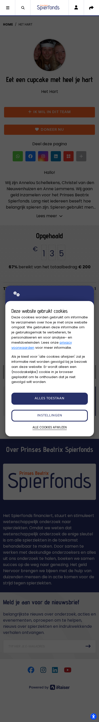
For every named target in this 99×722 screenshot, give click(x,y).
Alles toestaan (49, 398)
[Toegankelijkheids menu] (93, 716)
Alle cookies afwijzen (49, 427)
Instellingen (49, 415)
